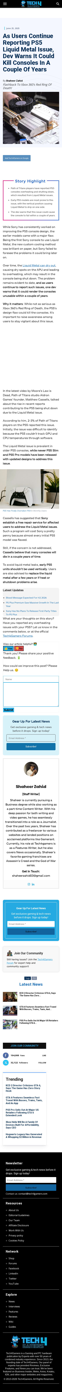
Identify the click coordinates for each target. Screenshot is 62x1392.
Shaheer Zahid (14, 80)
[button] (58, 4)
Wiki (11, 1321)
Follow (42, 1063)
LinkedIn (13, 1273)
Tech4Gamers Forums (18, 635)
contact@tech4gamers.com (32, 1193)
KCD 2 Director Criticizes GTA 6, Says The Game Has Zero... (37, 994)
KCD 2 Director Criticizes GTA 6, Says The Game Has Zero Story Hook (23, 1088)
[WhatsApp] (28, 168)
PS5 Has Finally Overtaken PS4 (17, 511)
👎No (18, 648)
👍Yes (8, 648)
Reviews (13, 1316)
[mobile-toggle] (5, 4)
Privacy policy (16, 1235)
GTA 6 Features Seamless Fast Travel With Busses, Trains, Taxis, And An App (24, 1100)
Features (13, 1311)
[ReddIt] (35, 168)
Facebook (14, 1268)
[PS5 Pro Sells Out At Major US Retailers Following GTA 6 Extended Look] (10, 1024)
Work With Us (16, 1230)
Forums (13, 1263)
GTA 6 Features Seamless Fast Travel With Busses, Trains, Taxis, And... (37, 1008)
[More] (41, 168)
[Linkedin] (33, 884)
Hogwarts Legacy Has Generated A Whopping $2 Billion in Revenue (24, 1135)
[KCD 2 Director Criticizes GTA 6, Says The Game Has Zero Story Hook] (10, 997)
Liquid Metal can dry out (39, 265)
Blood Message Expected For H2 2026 (26, 597)
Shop (11, 1258)
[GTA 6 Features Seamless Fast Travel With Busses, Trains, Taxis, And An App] (10, 1011)
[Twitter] (21, 168)
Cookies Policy (16, 1240)
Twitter (13, 1278)
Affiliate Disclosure (19, 1225)
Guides (12, 1326)
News (12, 1301)
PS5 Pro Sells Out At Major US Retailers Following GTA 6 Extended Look (22, 1113)
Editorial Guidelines (19, 1215)
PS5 (34, 978)
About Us (14, 1210)
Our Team (14, 1220)
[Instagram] (29, 884)
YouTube (14, 1283)
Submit (8, 709)
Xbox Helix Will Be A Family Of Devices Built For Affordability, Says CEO (22, 1125)
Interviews (14, 1306)
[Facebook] (15, 168)
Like (44, 1055)
